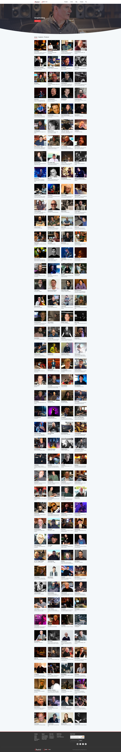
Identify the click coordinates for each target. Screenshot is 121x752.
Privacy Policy (44, 739)
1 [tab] (60, 32)
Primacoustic (59, 735)
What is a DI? (51, 735)
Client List (36, 740)
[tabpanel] (60, 19)
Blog (76, 1)
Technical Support (45, 735)
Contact (35, 735)
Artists (71, 1)
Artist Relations (36, 739)
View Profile (37, 20)
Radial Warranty (44, 738)
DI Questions (51, 738)
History (35, 738)
